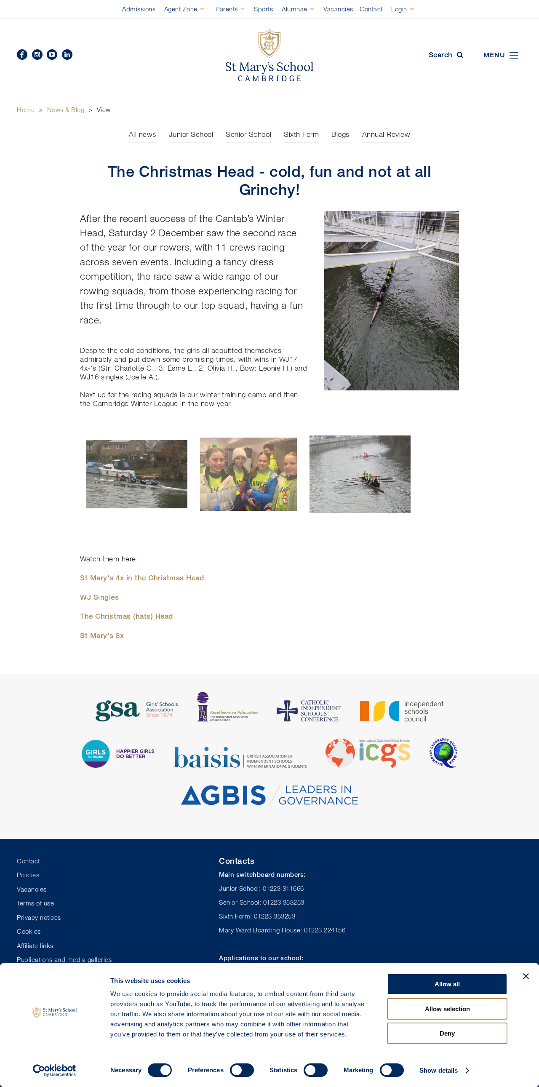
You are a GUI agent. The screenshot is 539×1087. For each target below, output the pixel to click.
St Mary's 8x (102, 635)
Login (399, 9)
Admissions (138, 9)
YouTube (52, 54)
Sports (263, 9)
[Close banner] (526, 976)
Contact (371, 9)
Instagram (37, 54)
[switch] (242, 1070)
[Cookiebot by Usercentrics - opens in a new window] (54, 1070)
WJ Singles (99, 597)
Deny (447, 1033)
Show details (438, 1070)
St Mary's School (269, 55)
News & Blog (66, 109)
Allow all (447, 984)
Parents (227, 9)
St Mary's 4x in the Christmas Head (142, 577)
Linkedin (67, 54)
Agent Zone (180, 9)
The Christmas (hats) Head (126, 616)
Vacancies (338, 9)
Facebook (22, 54)
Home (26, 109)
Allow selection (447, 1008)
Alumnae (294, 9)
